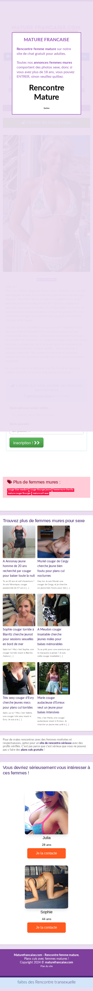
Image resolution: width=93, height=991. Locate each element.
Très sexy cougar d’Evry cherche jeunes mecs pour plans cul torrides (18, 702)
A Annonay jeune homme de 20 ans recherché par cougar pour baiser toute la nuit (19, 568)
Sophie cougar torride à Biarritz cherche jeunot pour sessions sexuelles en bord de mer (18, 637)
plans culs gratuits (32, 749)
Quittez (47, 108)
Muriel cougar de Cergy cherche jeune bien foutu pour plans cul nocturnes (52, 568)
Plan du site (46, 966)
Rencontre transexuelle (55, 982)
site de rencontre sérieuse (56, 743)
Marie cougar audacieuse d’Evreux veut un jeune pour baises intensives (50, 705)
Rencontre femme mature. (62, 955)
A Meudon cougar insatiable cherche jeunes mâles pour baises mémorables (50, 637)
